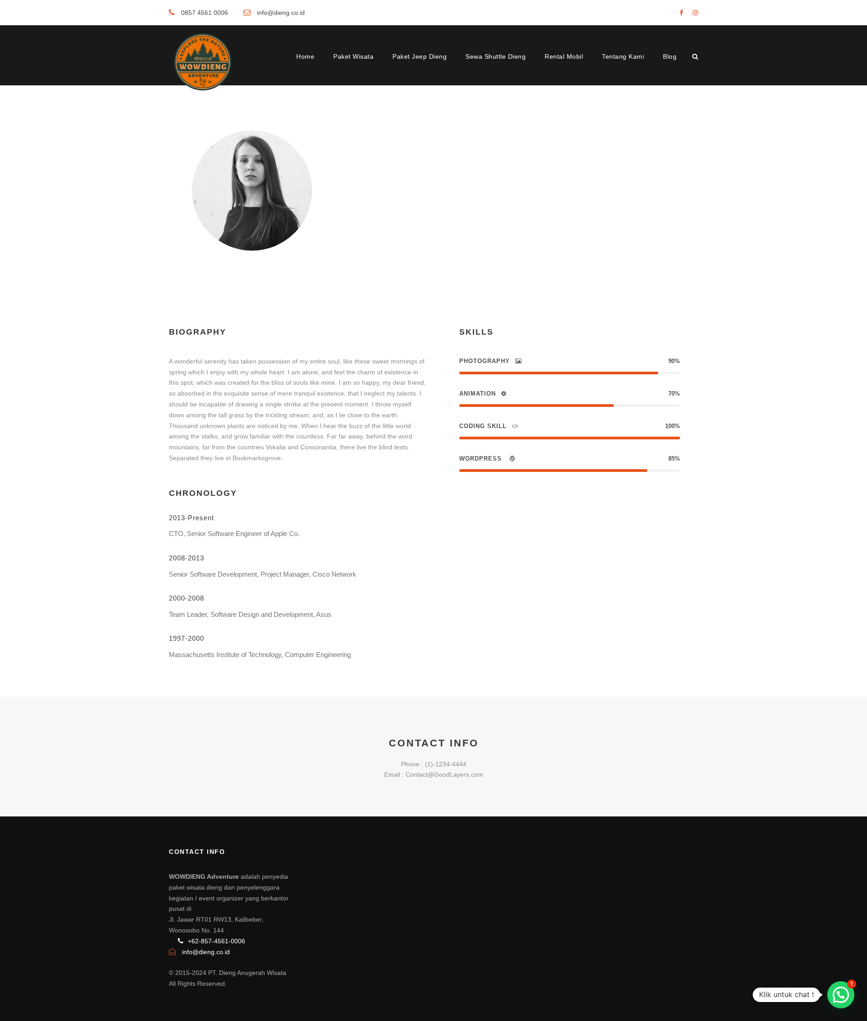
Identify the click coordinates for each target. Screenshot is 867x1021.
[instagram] (695, 12)
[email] (354, 224)
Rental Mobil (564, 56)
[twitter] (417, 224)
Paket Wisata (353, 56)
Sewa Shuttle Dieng (496, 56)
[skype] (401, 224)
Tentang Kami (623, 56)
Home (305, 56)
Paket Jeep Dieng (419, 56)
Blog (669, 56)
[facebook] (681, 12)
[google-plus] (384, 224)
